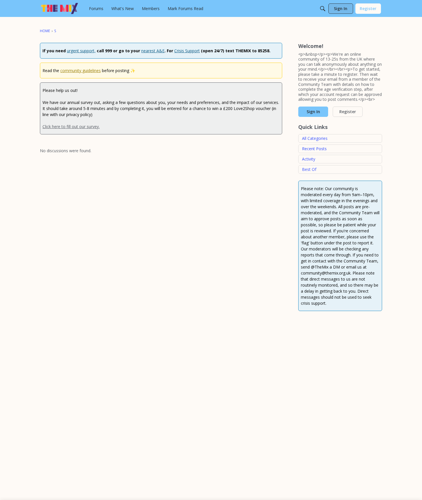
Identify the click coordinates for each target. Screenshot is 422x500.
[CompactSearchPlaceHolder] (323, 8)
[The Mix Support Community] (59, 8)
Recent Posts (314, 148)
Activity (308, 159)
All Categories (315, 138)
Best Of (309, 169)
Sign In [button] (313, 111)
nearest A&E (152, 50)
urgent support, (81, 50)
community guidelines (80, 70)
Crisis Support (187, 50)
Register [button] (347, 111)
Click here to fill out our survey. (71, 126)
